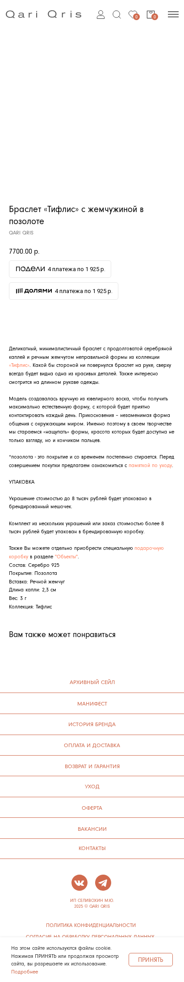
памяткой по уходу (150, 465)
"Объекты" (66, 556)
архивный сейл (92, 681)
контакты (92, 847)
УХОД (92, 786)
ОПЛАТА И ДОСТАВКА (92, 744)
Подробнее (24, 971)
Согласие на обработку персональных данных (90, 937)
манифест (92, 703)
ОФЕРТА (92, 807)
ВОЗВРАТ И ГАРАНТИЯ (92, 765)
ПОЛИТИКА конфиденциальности (91, 925)
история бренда (92, 723)
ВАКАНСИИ (92, 828)
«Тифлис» (19, 364)
